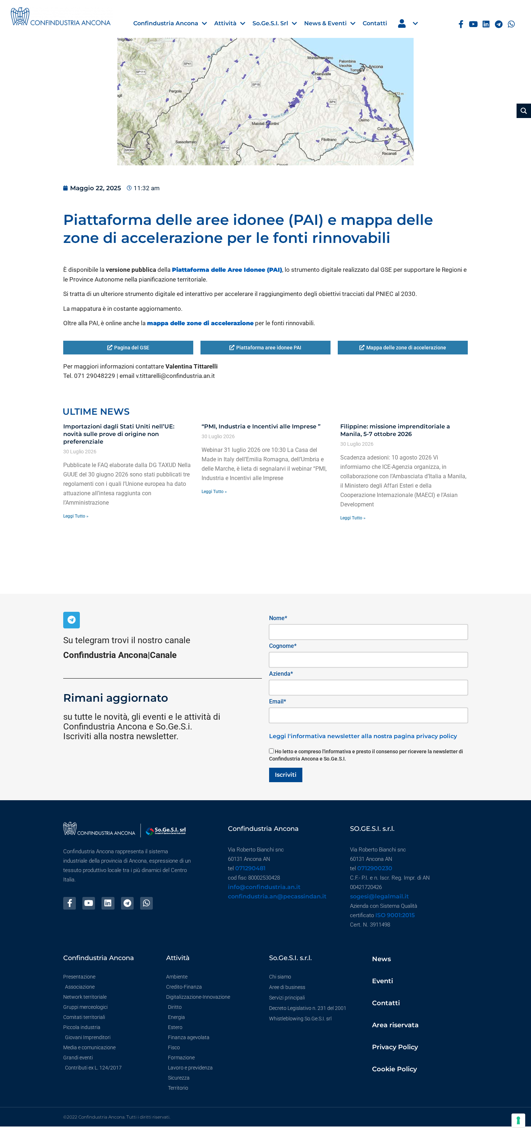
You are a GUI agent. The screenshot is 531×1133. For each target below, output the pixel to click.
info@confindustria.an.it (264, 887)
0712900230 (374, 868)
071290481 (250, 868)
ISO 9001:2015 (395, 915)
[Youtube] (473, 24)
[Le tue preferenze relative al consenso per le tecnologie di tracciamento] (518, 1120)
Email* (277, 701)
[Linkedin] (486, 24)
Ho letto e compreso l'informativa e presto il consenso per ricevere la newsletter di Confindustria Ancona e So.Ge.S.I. (366, 755)
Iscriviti (286, 774)
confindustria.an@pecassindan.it (277, 896)
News (381, 959)
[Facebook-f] (461, 24)
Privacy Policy (395, 1047)
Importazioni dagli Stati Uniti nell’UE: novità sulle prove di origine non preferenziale (118, 434)
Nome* (278, 618)
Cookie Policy (394, 1069)
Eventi (382, 981)
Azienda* (281, 673)
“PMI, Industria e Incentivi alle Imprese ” (261, 426)
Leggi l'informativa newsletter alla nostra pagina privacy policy (363, 736)
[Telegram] (498, 24)
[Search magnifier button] (524, 111)
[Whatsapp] (511, 24)
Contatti (386, 1003)
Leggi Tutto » (75, 516)
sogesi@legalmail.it (379, 896)
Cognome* (283, 645)
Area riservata (395, 1025)
